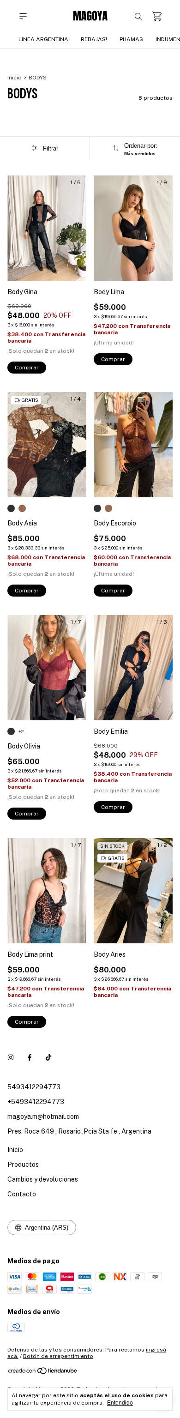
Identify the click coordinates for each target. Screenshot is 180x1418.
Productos (23, 1164)
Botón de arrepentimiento (58, 1356)
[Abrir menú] (23, 16)
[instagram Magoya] (10, 1057)
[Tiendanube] (43, 1373)
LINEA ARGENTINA (43, 39)
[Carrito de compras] (157, 16)
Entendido (120, 1403)
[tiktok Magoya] (48, 1057)
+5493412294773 (35, 1101)
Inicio (14, 77)
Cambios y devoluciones (42, 1179)
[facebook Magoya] (29, 1057)
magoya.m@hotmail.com (43, 1116)
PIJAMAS (131, 39)
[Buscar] (138, 16)
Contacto (21, 1194)
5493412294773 (33, 1087)
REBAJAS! (94, 39)
